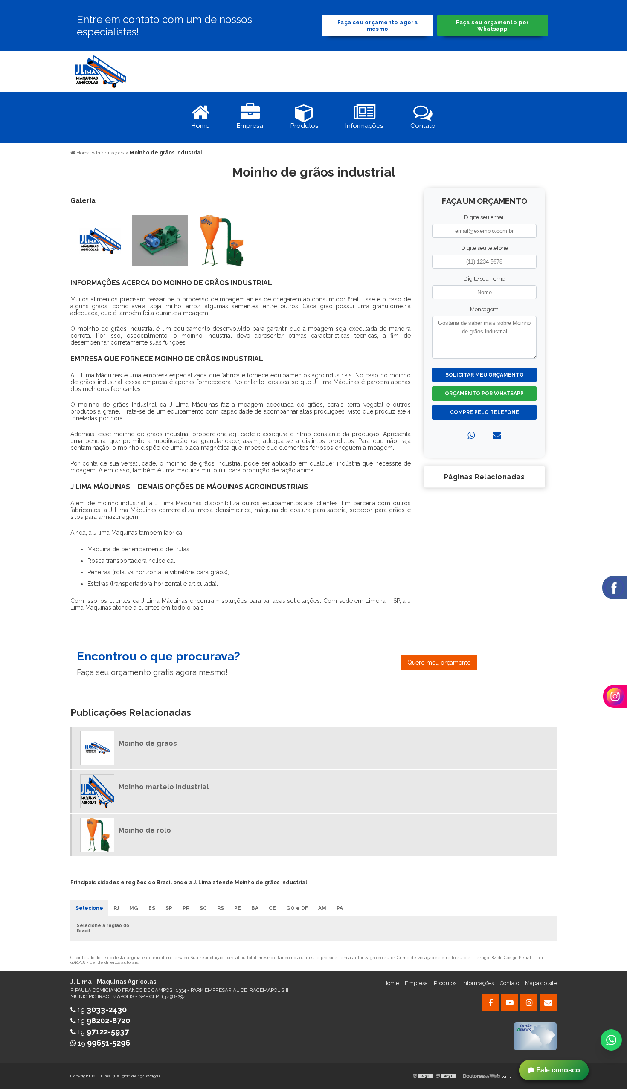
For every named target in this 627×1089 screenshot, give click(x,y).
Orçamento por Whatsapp (484, 394)
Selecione (89, 908)
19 (101, 1010)
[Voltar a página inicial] (100, 71)
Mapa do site (541, 983)
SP (168, 908)
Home (391, 983)
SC (203, 908)
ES (151, 908)
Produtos (445, 983)
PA (340, 908)
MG (133, 908)
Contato (509, 983)
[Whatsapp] (471, 435)
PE (237, 908)
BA (254, 908)
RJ (116, 908)
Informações (478, 983)
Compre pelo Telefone (484, 412)
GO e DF (297, 908)
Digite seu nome (484, 278)
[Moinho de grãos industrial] (100, 240)
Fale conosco (557, 1070)
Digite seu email (484, 217)
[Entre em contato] (497, 435)
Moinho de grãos (148, 743)
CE (272, 908)
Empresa (416, 983)
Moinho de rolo (145, 830)
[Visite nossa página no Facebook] (490, 1002)
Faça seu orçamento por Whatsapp (492, 25)
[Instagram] (528, 1002)
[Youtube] (509, 1002)
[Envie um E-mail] (548, 1002)
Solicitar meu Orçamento (484, 375)
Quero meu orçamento (439, 662)
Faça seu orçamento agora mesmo (377, 25)
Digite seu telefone (484, 248)
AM (322, 908)
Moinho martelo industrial (164, 787)
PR (186, 908)
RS (220, 908)
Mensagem (484, 309)
